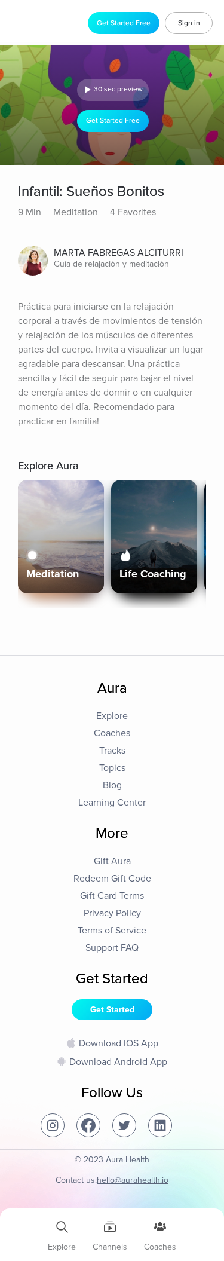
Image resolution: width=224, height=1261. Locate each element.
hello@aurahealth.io (132, 1180)
